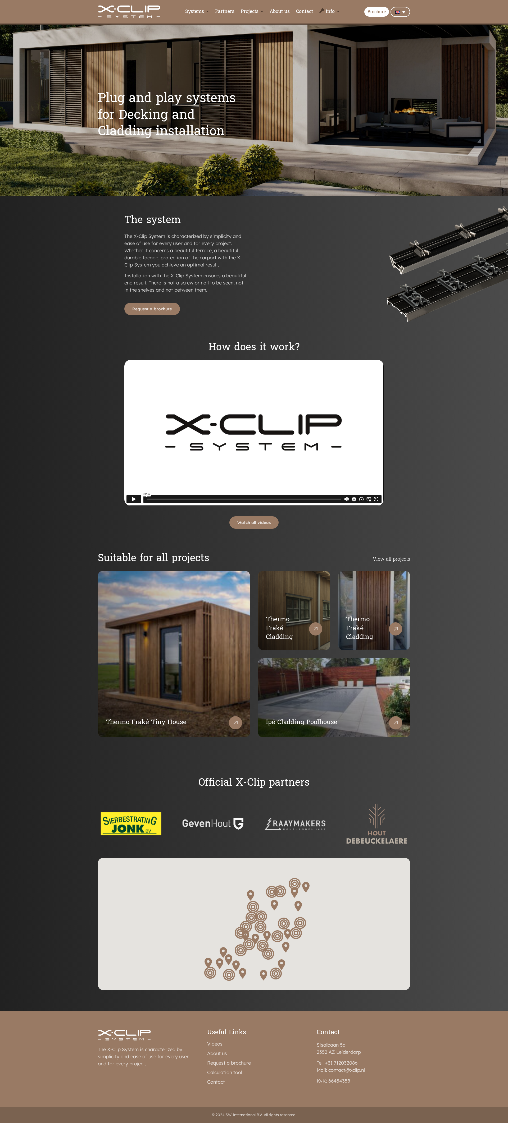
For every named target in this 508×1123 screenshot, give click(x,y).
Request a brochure (229, 1063)
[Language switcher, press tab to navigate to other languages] (400, 12)
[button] (208, 963)
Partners (224, 11)
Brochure (377, 12)
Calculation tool (224, 1072)
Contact (304, 11)
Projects (249, 11)
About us (280, 11)
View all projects (391, 559)
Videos (215, 1044)
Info (330, 11)
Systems (194, 11)
